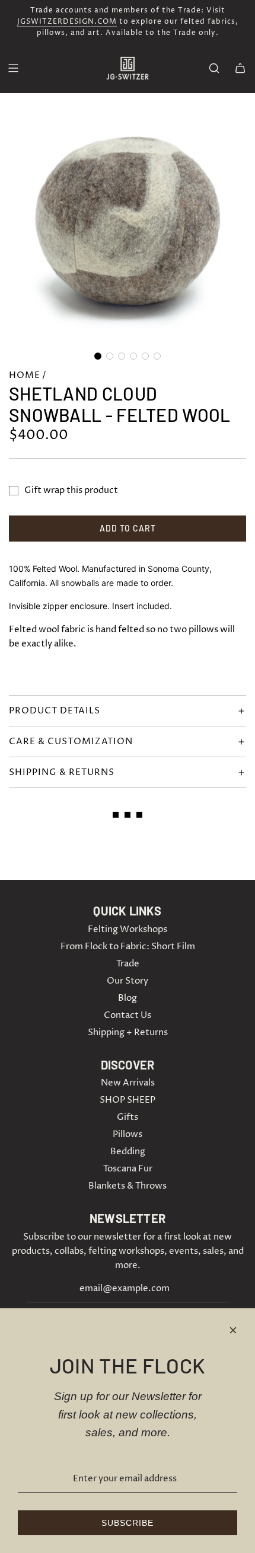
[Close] (233, 1330)
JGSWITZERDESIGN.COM (67, 22)
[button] (97, 356)
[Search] (214, 68)
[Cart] (240, 68)
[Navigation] (13, 68)
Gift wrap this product (71, 490)
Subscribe (127, 1523)
